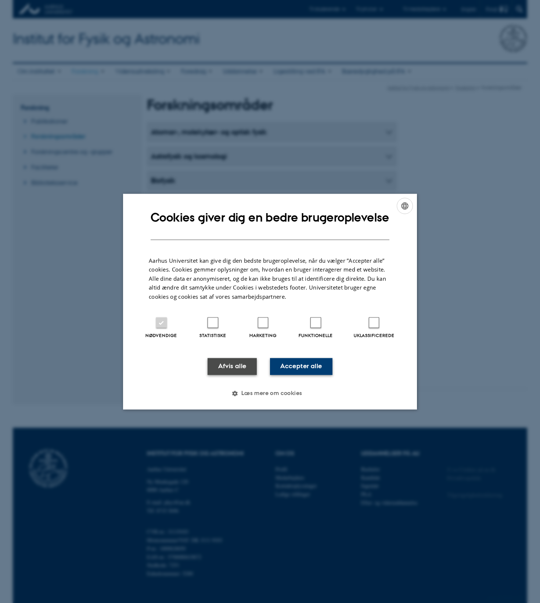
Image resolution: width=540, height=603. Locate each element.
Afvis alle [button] (232, 366)
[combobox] (404, 205)
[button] (270, 393)
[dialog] (270, 301)
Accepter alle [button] (301, 366)
